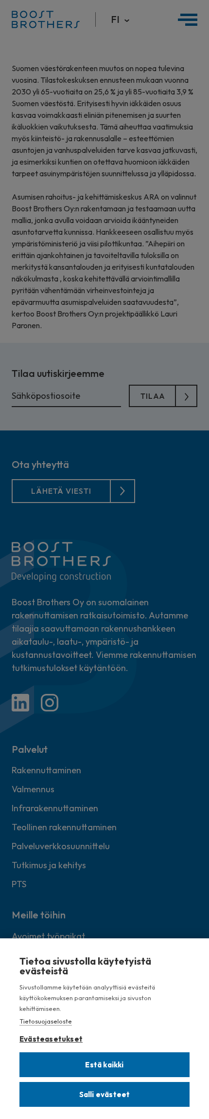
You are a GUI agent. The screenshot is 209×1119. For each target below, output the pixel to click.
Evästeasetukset (51, 1037)
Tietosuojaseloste (45, 1021)
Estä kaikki (104, 1064)
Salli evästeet (104, 1094)
